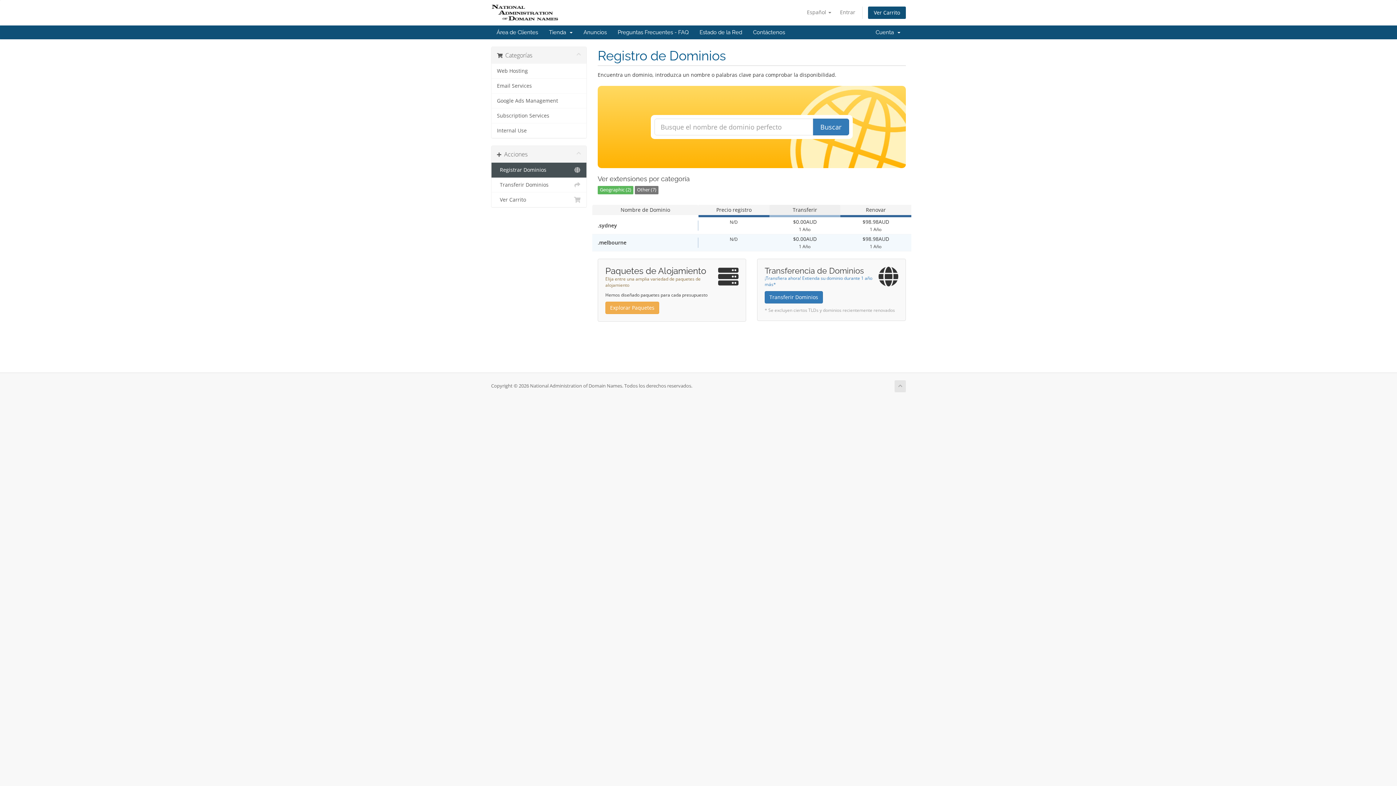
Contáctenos (769, 32)
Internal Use (512, 130)
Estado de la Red (721, 32)
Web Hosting (512, 71)
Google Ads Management (527, 101)
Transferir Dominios (523, 185)
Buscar (830, 127)
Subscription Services (523, 115)
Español (817, 12)
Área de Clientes (517, 32)
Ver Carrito (887, 12)
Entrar (847, 12)
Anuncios (595, 32)
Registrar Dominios (521, 170)
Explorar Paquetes (632, 307)
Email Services (514, 86)
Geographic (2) (615, 190)
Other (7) (646, 190)
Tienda (559, 32)
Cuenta (886, 32)
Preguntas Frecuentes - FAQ (653, 32)
